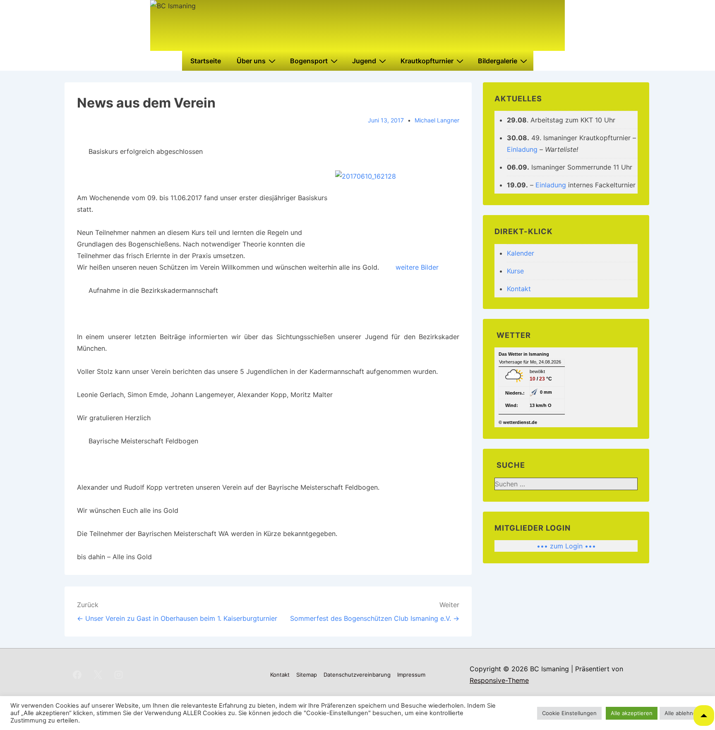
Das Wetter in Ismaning (524, 354)
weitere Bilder (417, 267)
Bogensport (309, 61)
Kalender (520, 253)
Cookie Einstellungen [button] (569, 713)
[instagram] (119, 674)
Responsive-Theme (499, 680)
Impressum (411, 674)
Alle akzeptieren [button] (632, 713)
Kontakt (519, 289)
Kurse (515, 271)
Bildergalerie (497, 61)
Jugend (364, 61)
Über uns (251, 61)
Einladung (522, 149)
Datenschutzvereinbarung (357, 674)
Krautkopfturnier (427, 61)
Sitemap (306, 674)
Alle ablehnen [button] (682, 713)
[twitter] (98, 674)
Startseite (205, 61)
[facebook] (77, 674)
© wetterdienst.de (518, 422)
